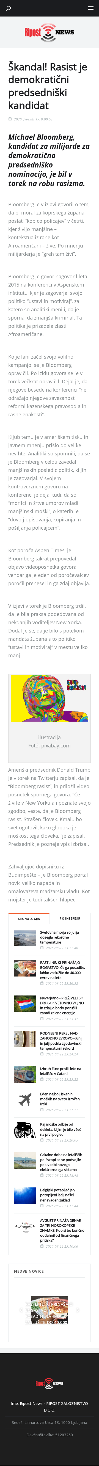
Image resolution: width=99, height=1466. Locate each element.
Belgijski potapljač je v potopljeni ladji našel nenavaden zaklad (57, 1194)
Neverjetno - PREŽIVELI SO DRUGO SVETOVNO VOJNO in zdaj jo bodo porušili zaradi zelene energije (62, 1005)
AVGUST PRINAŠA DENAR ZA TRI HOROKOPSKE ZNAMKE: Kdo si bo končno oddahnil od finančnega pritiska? (62, 1230)
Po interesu (70, 918)
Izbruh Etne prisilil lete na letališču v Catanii (60, 1071)
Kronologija (29, 919)
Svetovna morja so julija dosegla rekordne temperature (59, 937)
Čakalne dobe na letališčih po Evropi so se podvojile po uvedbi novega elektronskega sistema (61, 1162)
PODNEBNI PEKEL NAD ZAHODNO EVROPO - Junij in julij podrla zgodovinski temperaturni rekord (61, 1041)
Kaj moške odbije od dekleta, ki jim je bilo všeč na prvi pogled (60, 1129)
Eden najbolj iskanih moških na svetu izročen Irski (60, 1098)
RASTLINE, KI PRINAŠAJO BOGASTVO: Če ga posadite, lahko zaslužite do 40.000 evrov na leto (62, 970)
